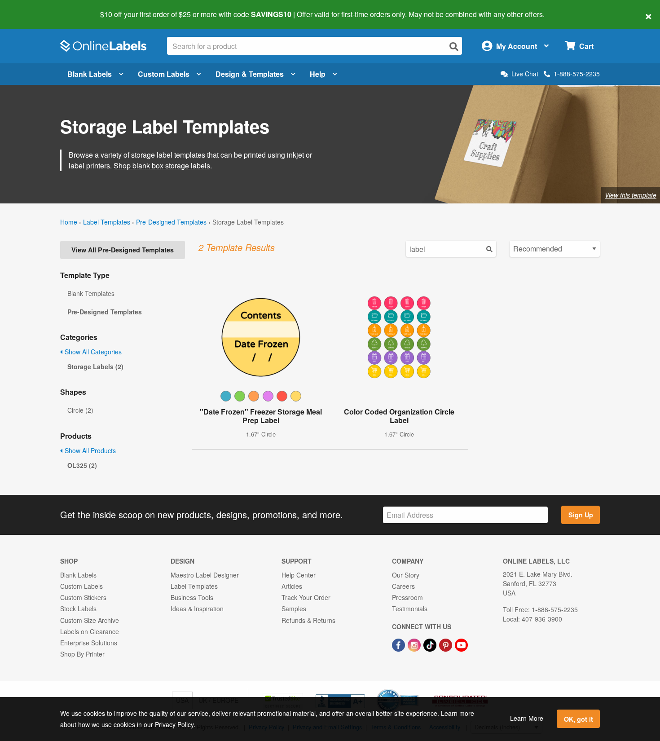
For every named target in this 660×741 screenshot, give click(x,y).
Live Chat (524, 74)
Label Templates (106, 221)
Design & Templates (250, 74)
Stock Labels (78, 608)
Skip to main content (33, 8)
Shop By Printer (82, 653)
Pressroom (407, 597)
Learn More (526, 718)
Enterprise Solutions (88, 642)
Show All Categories (92, 351)
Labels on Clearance (89, 631)
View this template (630, 194)
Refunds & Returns (308, 620)
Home (68, 221)
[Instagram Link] (415, 644)
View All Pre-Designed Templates (122, 249)
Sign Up (580, 514)
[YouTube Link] (461, 644)
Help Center (299, 574)
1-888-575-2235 (577, 73)
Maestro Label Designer (205, 574)
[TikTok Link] (430, 644)
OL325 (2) (82, 465)
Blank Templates (90, 293)
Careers (403, 586)
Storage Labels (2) (95, 366)
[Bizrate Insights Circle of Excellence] (415, 689)
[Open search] (454, 46)
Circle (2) (80, 410)
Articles (292, 586)
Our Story (405, 574)
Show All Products (89, 450)
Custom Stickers (83, 597)
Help (318, 74)
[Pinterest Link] (446, 644)
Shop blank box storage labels (162, 165)
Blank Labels (89, 74)
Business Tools (192, 597)
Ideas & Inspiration (197, 608)
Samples (294, 608)
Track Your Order (306, 597)
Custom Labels (163, 74)
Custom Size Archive (89, 620)
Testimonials (409, 608)
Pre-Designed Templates (171, 221)
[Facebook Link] (399, 644)
